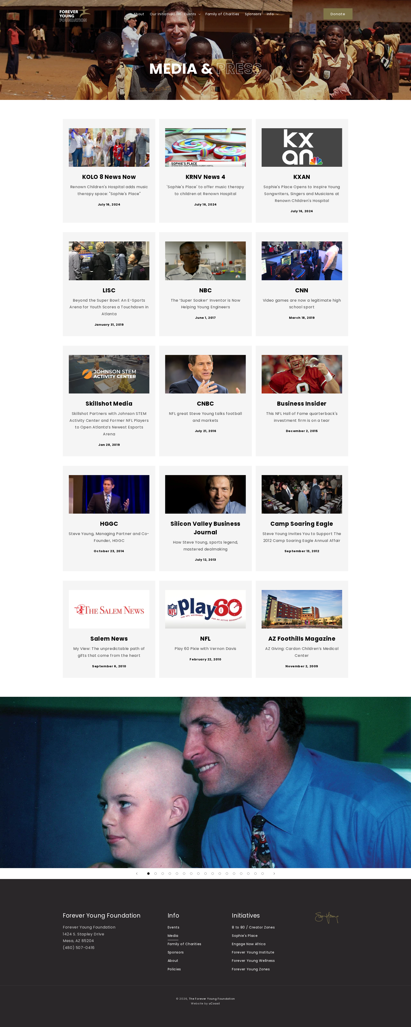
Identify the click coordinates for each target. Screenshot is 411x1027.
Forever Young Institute (253, 952)
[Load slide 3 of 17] (162, 873)
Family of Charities (184, 944)
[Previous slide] (137, 873)
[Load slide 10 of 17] (212, 873)
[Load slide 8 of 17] (198, 873)
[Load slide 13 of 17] (234, 873)
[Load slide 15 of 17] (248, 873)
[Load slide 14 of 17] (241, 873)
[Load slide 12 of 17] (226, 873)
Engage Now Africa (248, 944)
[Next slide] (274, 873)
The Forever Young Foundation (212, 999)
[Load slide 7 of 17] (191, 873)
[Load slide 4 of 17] (169, 873)
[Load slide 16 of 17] (255, 873)
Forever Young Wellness (253, 960)
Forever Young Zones (251, 969)
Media (173, 935)
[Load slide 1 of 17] (148, 873)
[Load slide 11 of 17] (219, 873)
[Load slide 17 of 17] (262, 873)
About (173, 960)
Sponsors (176, 952)
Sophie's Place (245, 935)
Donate (338, 13)
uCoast (214, 1003)
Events (174, 927)
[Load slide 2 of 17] (155, 873)
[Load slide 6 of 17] (184, 873)
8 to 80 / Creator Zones (253, 927)
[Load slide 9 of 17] (205, 873)
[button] (164, 14)
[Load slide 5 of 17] (177, 873)
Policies (174, 969)
